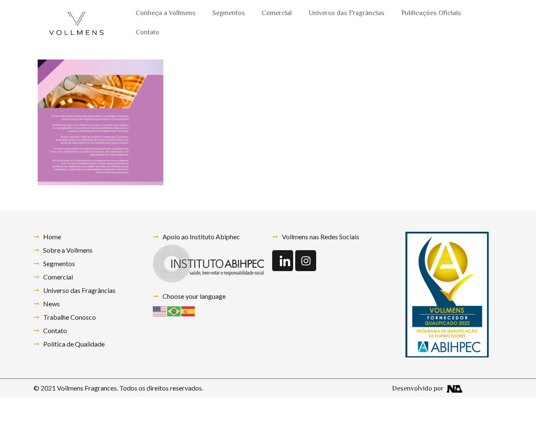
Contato (147, 33)
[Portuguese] (174, 310)
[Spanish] (188, 310)
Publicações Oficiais (431, 13)
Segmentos (228, 13)
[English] (160, 310)
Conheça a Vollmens (166, 13)
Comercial (277, 13)
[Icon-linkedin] (282, 260)
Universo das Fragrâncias (346, 13)
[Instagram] (305, 260)
